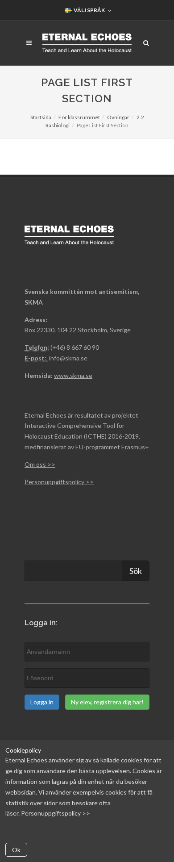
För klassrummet (79, 117)
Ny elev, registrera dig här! (107, 702)
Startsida (40, 117)
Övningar (118, 117)
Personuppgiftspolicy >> (55, 813)
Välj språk (89, 10)
